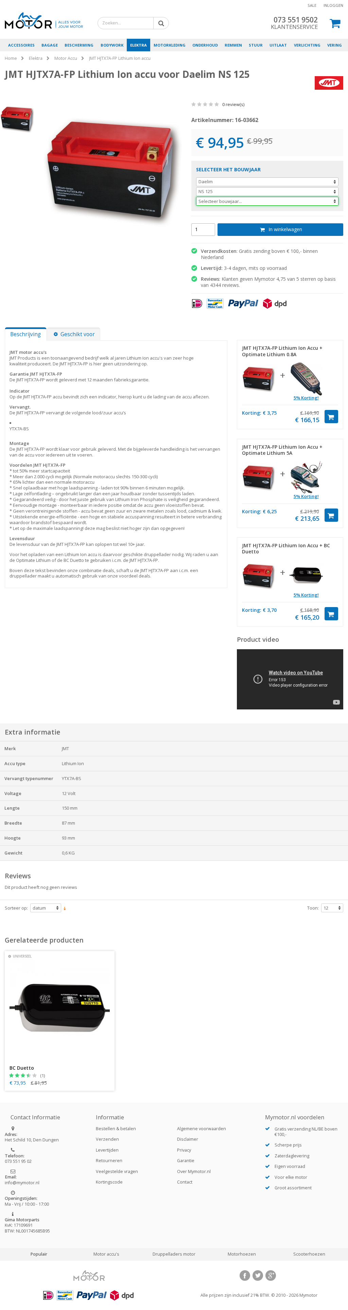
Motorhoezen (242, 1254)
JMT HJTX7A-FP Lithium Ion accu (120, 58)
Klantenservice (294, 26)
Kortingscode (109, 1182)
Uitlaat (278, 45)
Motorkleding (170, 45)
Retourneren (109, 1161)
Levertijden (107, 1150)
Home (11, 58)
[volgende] (184, 177)
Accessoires (21, 45)
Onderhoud (205, 45)
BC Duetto (22, 1068)
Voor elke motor (291, 1177)
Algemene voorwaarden (201, 1129)
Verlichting (307, 45)
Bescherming (79, 45)
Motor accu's (106, 1254)
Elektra (138, 45)
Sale (312, 5)
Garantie (185, 1161)
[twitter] (258, 1275)
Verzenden (107, 1139)
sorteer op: (16, 908)
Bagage (49, 45)
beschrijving (25, 334)
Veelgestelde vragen (117, 1171)
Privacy (184, 1150)
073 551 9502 (296, 20)
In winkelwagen (285, 229)
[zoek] (160, 22)
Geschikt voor (77, 334)
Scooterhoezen (309, 1254)
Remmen (233, 45)
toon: (313, 908)
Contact (184, 1182)
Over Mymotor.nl (194, 1171)
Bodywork (112, 45)
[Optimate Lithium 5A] (306, 477)
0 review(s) (232, 104)
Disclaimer (187, 1139)
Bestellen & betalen (116, 1129)
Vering (334, 45)
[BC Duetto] (306, 576)
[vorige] (41, 177)
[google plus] (270, 1275)
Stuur (256, 45)
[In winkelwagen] (331, 416)
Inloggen (333, 5)
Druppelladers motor (174, 1254)
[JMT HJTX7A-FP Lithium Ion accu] (258, 379)
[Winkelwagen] (335, 23)
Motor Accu (65, 58)
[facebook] (245, 1275)
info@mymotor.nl (22, 1183)
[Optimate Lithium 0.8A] (306, 379)
